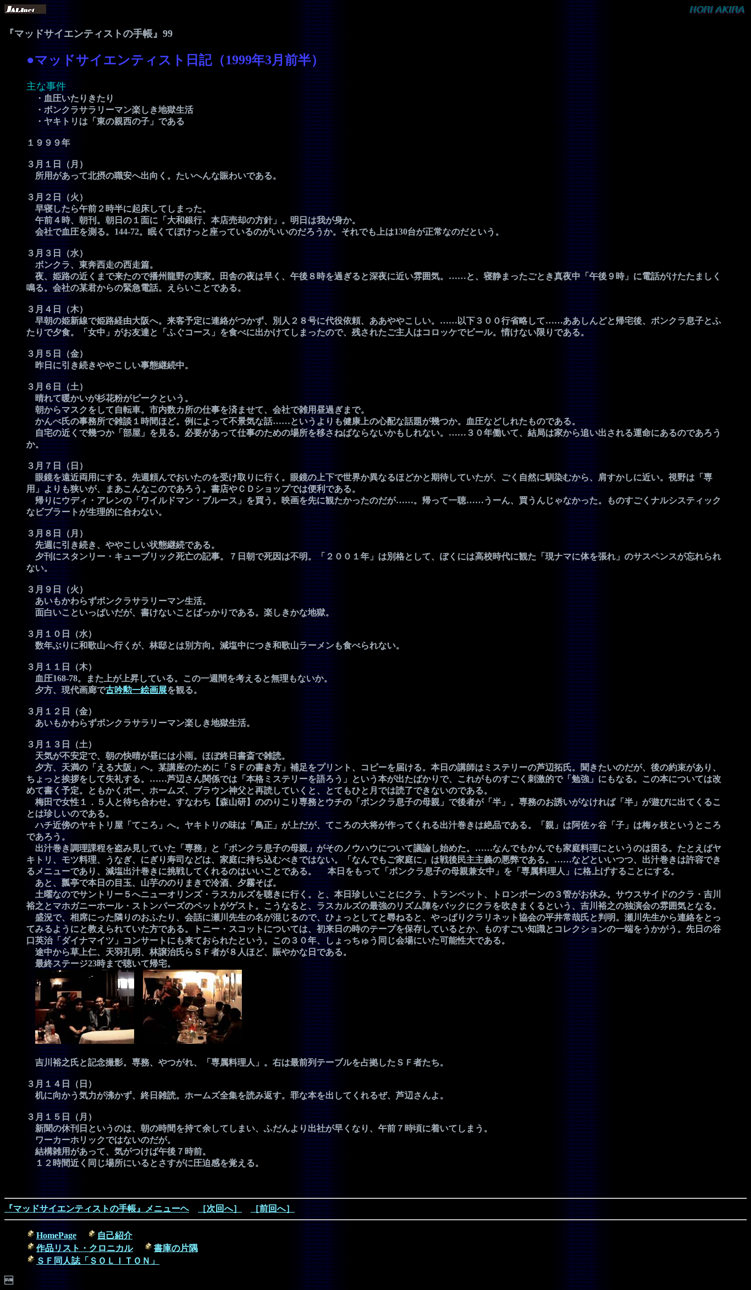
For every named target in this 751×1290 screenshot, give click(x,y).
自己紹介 (114, 1235)
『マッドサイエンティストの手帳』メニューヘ (96, 1208)
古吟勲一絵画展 (136, 689)
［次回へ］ (220, 1208)
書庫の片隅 (176, 1248)
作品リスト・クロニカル (84, 1248)
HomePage (56, 1235)
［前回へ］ (273, 1208)
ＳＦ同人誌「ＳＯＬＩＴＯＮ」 (97, 1260)
